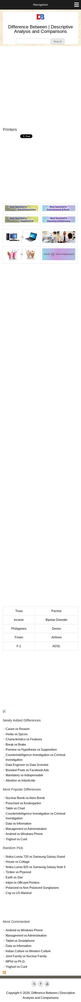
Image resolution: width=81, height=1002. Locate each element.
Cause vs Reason (18, 729)
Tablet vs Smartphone (20, 940)
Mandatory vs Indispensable (24, 775)
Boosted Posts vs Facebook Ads (27, 770)
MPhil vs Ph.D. (15, 961)
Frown (19, 637)
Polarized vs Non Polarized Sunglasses (32, 887)
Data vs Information (18, 823)
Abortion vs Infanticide (20, 780)
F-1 (19, 646)
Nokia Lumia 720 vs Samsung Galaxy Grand (35, 856)
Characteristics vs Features (24, 739)
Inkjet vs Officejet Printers (22, 882)
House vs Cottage (18, 861)
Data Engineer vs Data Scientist (27, 764)
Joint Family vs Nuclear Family (26, 956)
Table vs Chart (15, 808)
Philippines (18, 628)
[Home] (40, 19)
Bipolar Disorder (56, 619)
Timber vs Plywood (18, 872)
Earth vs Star (14, 877)
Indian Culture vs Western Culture (28, 951)
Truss (19, 611)
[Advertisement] (40, 86)
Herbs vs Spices (17, 734)
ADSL (56, 646)
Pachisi (56, 611)
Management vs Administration (26, 828)
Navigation (40, 4)
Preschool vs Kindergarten (23, 803)
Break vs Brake (16, 744)
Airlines (56, 637)
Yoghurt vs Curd (16, 839)
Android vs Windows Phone (24, 834)
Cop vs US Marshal (19, 893)
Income (19, 619)
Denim (56, 628)
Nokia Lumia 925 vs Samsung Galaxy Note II (35, 867)
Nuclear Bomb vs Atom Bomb (25, 798)
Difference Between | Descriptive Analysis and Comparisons (40, 29)
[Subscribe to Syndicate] (4, 973)
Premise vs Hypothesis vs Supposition (31, 749)
